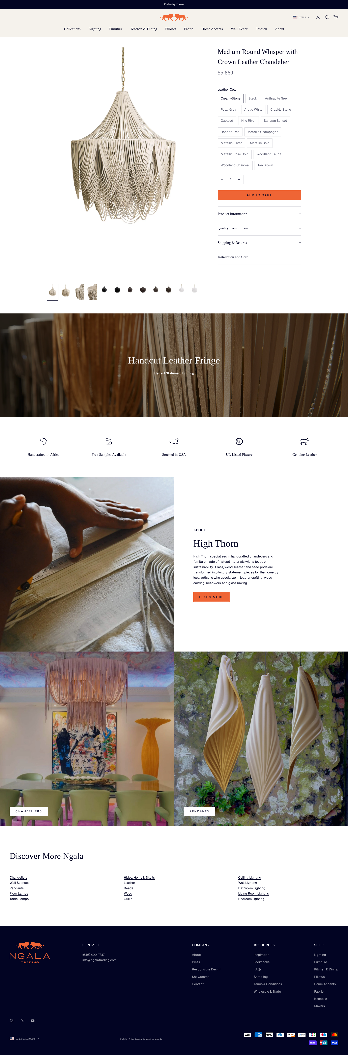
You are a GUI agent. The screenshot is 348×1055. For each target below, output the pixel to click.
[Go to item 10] (168, 289)
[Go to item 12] (194, 289)
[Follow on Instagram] (12, 1021)
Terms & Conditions (268, 984)
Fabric (188, 29)
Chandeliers (29, 811)
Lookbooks (261, 962)
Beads (128, 888)
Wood (128, 893)
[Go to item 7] (130, 289)
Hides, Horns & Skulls (139, 877)
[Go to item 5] (104, 289)
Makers (319, 1006)
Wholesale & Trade (267, 991)
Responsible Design (206, 969)
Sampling (261, 977)
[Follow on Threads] (22, 1021)
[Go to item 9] (156, 289)
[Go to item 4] (91, 292)
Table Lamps (19, 899)
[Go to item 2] (65, 292)
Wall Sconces (19, 883)
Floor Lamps (19, 893)
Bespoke (320, 999)
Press (196, 962)
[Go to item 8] (143, 289)
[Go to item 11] (181, 289)
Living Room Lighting (253, 893)
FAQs (258, 969)
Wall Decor (239, 29)
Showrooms (200, 977)
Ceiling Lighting (249, 877)
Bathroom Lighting (251, 888)
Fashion (261, 29)
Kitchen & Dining (144, 29)
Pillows (170, 29)
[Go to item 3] (78, 292)
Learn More (211, 597)
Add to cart (259, 195)
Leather (129, 883)
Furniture (116, 29)
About (279, 29)
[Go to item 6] (117, 289)
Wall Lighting (247, 883)
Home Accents (212, 29)
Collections (72, 29)
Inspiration (261, 955)
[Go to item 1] (52, 292)
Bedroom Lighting (251, 899)
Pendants (199, 811)
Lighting (95, 29)
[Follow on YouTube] (33, 1021)
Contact (198, 984)
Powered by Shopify (152, 1039)
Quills (128, 899)
